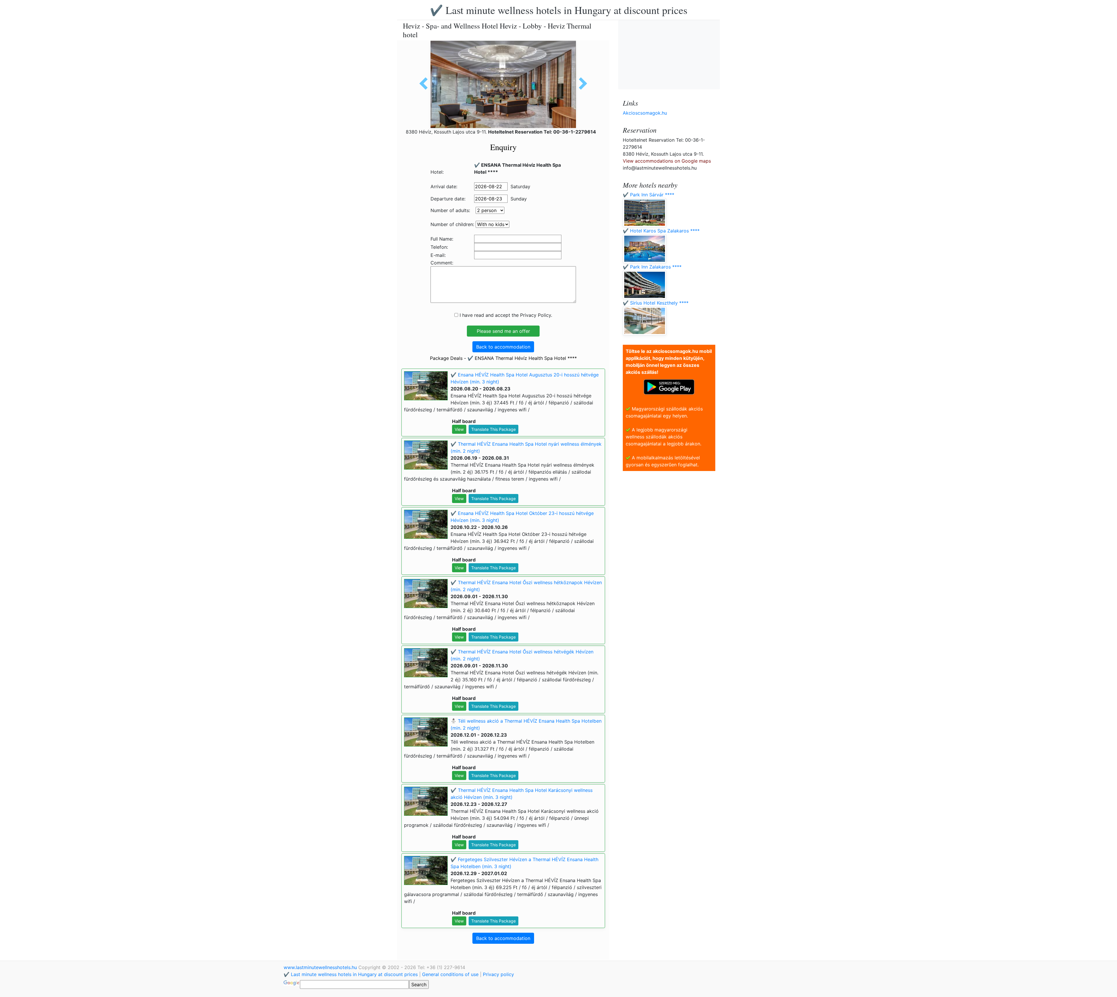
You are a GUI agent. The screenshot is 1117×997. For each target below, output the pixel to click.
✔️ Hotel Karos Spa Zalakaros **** (661, 231)
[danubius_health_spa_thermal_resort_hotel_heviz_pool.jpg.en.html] (425, 83)
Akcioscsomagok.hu (645, 113)
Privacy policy (498, 974)
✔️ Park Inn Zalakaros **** (652, 267)
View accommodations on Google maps (667, 161)
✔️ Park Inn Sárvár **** (648, 195)
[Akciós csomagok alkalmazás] (669, 386)
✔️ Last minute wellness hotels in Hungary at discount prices (558, 10)
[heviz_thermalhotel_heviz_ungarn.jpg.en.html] (581, 83)
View (459, 429)
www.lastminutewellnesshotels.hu (321, 967)
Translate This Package (493, 429)
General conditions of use (450, 974)
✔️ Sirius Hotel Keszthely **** (656, 303)
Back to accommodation (503, 347)
